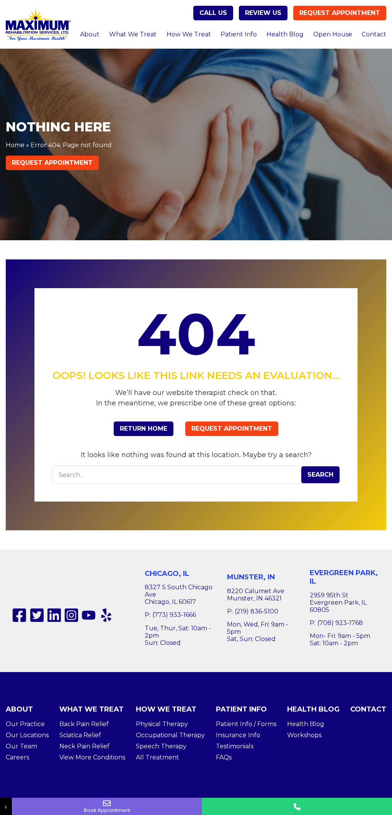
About (90, 34)
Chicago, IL (167, 573)
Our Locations (27, 735)
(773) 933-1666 (174, 614)
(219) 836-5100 (256, 611)
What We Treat (133, 34)
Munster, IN (251, 577)
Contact (374, 34)
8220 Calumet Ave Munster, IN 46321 (255, 594)
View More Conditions (92, 757)
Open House (332, 34)
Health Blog (285, 34)
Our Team (21, 746)
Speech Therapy (161, 746)
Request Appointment (339, 12)
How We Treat (189, 34)
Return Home (143, 428)
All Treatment (157, 757)
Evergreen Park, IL (344, 577)
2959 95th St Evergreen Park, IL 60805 (338, 602)
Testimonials (234, 746)
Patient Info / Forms (246, 724)
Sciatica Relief (80, 735)
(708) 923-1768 (340, 622)
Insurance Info (238, 735)
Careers (17, 757)
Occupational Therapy (170, 735)
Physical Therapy (162, 724)
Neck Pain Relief (84, 746)
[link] (19, 615)
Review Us (263, 12)
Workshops (304, 735)
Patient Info (238, 34)
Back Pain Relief (84, 724)
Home (15, 145)
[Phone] (297, 806)
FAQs (224, 757)
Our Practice (25, 724)
